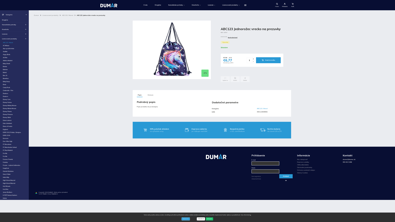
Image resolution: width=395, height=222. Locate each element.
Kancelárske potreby (9, 25)
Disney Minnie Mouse (9, 108)
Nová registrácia (256, 176)
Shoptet (44, 194)
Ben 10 (5, 75)
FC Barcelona (7, 144)
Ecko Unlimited (7, 123)
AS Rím (5, 57)
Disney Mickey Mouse (9, 105)
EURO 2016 (6, 135)
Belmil (5, 72)
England (5, 129)
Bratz (4, 84)
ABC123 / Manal (8, 42)
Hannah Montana (8, 171)
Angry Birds (6, 54)
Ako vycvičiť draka (8, 48)
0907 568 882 (386, 192)
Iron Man (5, 189)
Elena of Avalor (7, 126)
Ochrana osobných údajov (306, 170)
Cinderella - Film (8, 90)
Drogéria (5, 20)
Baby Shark (6, 63)
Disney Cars (6, 99)
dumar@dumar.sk (349, 159)
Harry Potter (7, 174)
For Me (5, 153)
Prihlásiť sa (286, 176)
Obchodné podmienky (304, 167)
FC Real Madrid (8, 150)
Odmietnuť (201, 219)
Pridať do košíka (270, 60)
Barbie (5, 66)
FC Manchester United (10, 147)
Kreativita (5, 29)
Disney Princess (8, 114)
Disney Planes (7, 111)
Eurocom (5, 138)
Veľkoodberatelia (303, 165)
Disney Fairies (7, 102)
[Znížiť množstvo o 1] (253, 61)
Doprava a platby (303, 162)
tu (250, 215)
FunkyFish (6, 168)
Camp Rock (6, 87)
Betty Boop (6, 81)
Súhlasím (209, 219)
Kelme (5, 198)
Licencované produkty (9, 39)
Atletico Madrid (7, 60)
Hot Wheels (6, 186)
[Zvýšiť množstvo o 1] (253, 58)
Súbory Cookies (302, 173)
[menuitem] (145, 5)
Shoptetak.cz (54, 194)
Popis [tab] (140, 95)
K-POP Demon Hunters (10, 195)
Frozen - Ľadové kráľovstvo (11, 165)
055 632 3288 (347, 162)
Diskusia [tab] (150, 95)
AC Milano (6, 45)
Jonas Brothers (7, 192)
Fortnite (5, 162)
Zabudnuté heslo (256, 179)
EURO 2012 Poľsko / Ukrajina (12, 132)
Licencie (4, 34)
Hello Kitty (6, 177)
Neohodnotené (232, 37)
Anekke (5, 51)
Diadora (5, 93)
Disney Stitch (7, 117)
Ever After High (7, 141)
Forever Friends (8, 159)
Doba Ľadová (7, 120)
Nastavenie (186, 219)
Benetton (6, 78)
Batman (5, 69)
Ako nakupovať (302, 159)
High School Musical (9, 180)
